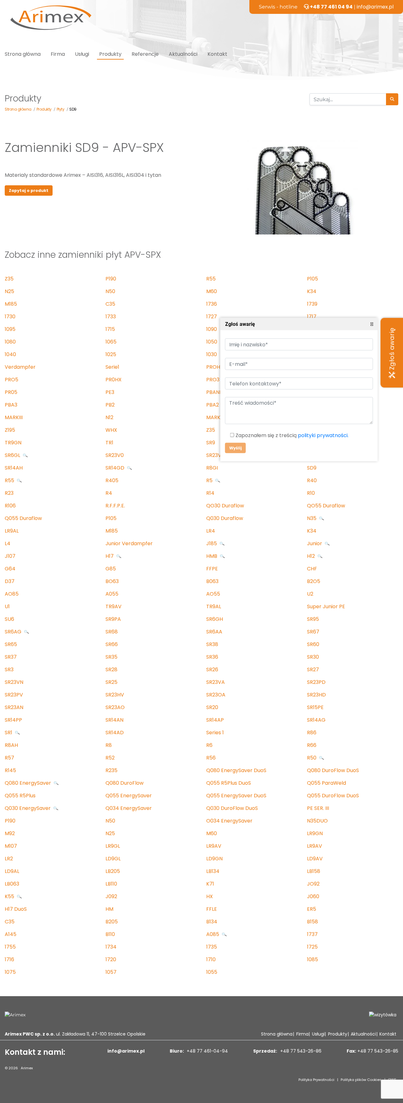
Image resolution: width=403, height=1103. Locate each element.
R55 (211, 278)
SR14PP (13, 720)
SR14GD (115, 467)
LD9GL (113, 858)
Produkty (110, 54)
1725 (312, 946)
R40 (312, 480)
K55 (10, 896)
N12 (109, 417)
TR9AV (113, 606)
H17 (110, 556)
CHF (312, 568)
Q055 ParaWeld (326, 783)
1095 (10, 329)
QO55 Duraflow (326, 505)
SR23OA (215, 694)
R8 (108, 745)
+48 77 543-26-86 (300, 1051)
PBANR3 (215, 392)
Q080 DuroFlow (124, 783)
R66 (311, 745)
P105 (312, 278)
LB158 (313, 871)
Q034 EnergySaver (128, 808)
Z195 (10, 430)
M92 (10, 833)
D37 (9, 581)
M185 (11, 304)
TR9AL (213, 606)
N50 (110, 291)
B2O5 (313, 581)
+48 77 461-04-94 (206, 1051)
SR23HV (114, 694)
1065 (110, 341)
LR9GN (315, 833)
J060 (313, 896)
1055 (211, 972)
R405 (111, 480)
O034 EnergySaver (229, 820)
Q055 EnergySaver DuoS (236, 795)
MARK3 (214, 417)
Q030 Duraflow (224, 518)
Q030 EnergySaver (28, 808)
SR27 (313, 669)
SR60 (313, 644)
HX (209, 896)
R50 (312, 757)
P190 (110, 278)
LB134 (212, 871)
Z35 (9, 278)
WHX (111, 430)
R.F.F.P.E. (115, 505)
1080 (10, 341)
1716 (9, 959)
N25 (9, 291)
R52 (110, 757)
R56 (211, 757)
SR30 (313, 657)
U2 (310, 594)
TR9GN (13, 442)
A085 (213, 934)
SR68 (111, 631)
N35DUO (317, 820)
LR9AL (12, 530)
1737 (312, 934)
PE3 (109, 392)
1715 (110, 329)
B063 (212, 581)
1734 (110, 946)
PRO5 (11, 379)
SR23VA (215, 682)
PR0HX (113, 379)
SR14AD (114, 732)
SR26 (212, 669)
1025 (110, 354)
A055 (111, 594)
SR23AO (115, 707)
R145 (10, 770)
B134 (211, 921)
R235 (111, 770)
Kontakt (217, 54)
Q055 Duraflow (23, 518)
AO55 (213, 594)
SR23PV (14, 694)
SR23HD (316, 694)
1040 (10, 354)
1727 (211, 316)
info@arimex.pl (375, 6)
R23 (9, 493)
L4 (7, 543)
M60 (211, 291)
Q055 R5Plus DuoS (228, 783)
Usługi (82, 54)
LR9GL (112, 846)
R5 (210, 480)
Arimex (27, 1068)
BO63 (112, 581)
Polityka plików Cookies (361, 1079)
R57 (9, 757)
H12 (311, 556)
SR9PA (113, 619)
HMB (212, 556)
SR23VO (215, 455)
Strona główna (23, 54)
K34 (311, 291)
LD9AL (12, 871)
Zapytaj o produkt (28, 190)
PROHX (214, 367)
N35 (312, 518)
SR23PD (316, 682)
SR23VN (14, 682)
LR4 (210, 530)
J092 (111, 896)
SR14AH (14, 467)
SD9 (311, 467)
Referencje (145, 54)
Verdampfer (20, 367)
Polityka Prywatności (316, 1079)
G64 (10, 568)
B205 (111, 921)
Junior (315, 543)
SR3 (9, 669)
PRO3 (212, 379)
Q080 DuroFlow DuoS (333, 770)
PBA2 (212, 404)
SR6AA (214, 631)
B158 (312, 921)
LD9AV (315, 858)
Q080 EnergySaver (28, 783)
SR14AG (316, 720)
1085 (312, 959)
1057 (110, 972)
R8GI (212, 467)
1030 (211, 354)
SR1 (9, 732)
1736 (211, 304)
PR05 (11, 392)
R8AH (11, 745)
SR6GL (13, 455)
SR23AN (14, 707)
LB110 (111, 883)
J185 (212, 543)
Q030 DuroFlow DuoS (232, 808)
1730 (10, 316)
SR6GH (214, 619)
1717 (311, 316)
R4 (108, 493)
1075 (10, 972)
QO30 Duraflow (225, 505)
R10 (311, 493)
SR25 (111, 682)
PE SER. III (318, 808)
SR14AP (215, 720)
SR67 (313, 631)
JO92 (313, 883)
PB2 (110, 404)
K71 (210, 883)
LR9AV (213, 846)
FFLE (211, 909)
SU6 (9, 619)
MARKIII (14, 417)
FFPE (212, 568)
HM (109, 909)
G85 (110, 568)
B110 (110, 934)
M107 (11, 846)
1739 (312, 304)
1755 (10, 946)
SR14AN (114, 720)
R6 (209, 745)
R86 (311, 732)
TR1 (109, 442)
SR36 (212, 657)
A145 (10, 934)
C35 (110, 304)
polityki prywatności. (323, 435)
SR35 (111, 657)
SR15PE (315, 707)
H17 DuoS (16, 909)
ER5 (311, 909)
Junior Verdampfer (129, 543)
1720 (110, 959)
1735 (211, 946)
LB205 (112, 871)
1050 (211, 341)
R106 (10, 505)
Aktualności (183, 54)
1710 (211, 959)
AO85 (12, 594)
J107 (10, 556)
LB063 (12, 883)
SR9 (210, 442)
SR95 (313, 619)
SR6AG (14, 631)
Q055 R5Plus (20, 795)
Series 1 (215, 732)
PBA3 (11, 404)
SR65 (11, 644)
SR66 (111, 644)
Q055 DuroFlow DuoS (333, 795)
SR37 (11, 657)
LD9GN (214, 858)
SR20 (212, 707)
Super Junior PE (326, 606)
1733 (110, 316)
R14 (210, 493)
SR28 (111, 669)
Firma (58, 54)
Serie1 (112, 367)
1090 (211, 329)
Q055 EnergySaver (128, 795)
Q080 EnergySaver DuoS (236, 770)
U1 (7, 606)
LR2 (9, 858)
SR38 (212, 644)
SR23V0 (114, 455)
